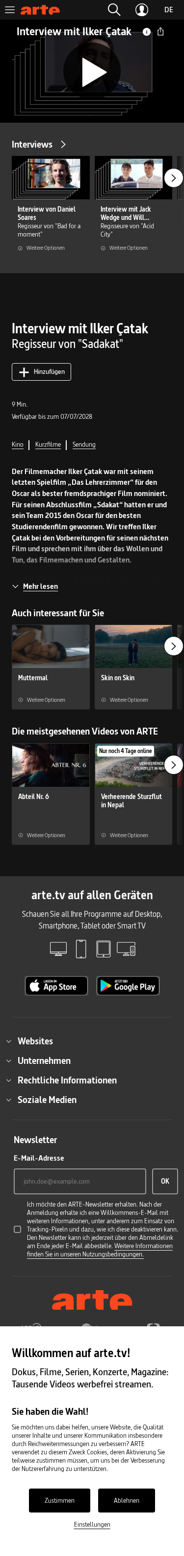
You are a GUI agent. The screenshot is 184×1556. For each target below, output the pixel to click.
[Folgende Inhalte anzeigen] (174, 178)
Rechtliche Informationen (67, 1080)
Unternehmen (44, 1060)
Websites (35, 1041)
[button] (114, 10)
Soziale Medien (47, 1099)
